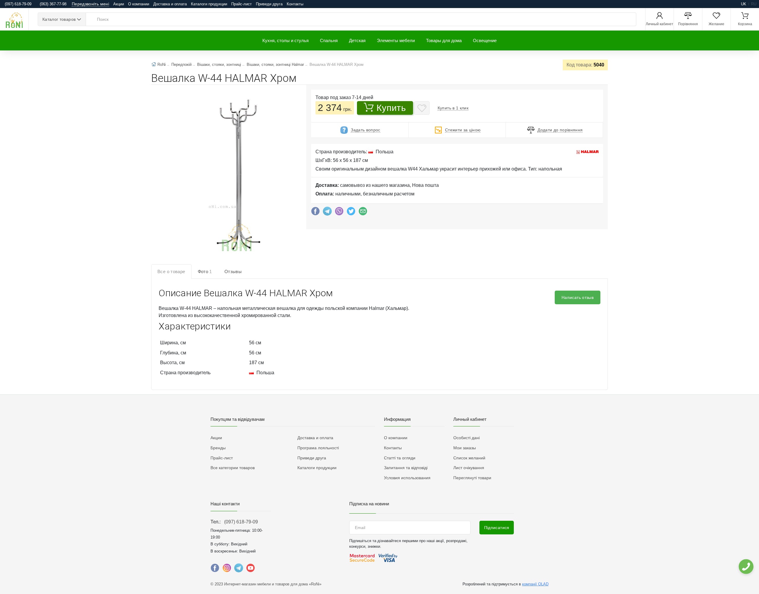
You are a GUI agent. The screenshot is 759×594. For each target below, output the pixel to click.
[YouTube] (250, 569)
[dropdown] (746, 566)
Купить (391, 108)
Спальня (329, 40)
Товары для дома (444, 40)
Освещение (485, 40)
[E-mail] (362, 213)
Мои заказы (464, 447)
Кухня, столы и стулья (285, 40)
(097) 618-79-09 (241, 521)
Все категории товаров (233, 467)
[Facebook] (315, 213)
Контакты (295, 4)
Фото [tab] (205, 271)
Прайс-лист (241, 4)
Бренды (218, 447)
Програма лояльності (318, 447)
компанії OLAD (535, 584)
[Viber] (339, 213)
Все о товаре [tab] (171, 271)
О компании (138, 4)
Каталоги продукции (209, 4)
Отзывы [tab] (233, 271)
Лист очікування (468, 467)
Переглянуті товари (472, 477)
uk (743, 4)
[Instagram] (226, 569)
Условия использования (407, 477)
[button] (236, 176)
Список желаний (469, 458)
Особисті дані (466, 437)
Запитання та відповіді (406, 467)
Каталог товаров (59, 19)
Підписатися (496, 527)
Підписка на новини (369, 503)
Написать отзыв (578, 297)
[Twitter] (351, 213)
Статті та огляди (399, 458)
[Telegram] (327, 213)
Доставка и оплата (170, 4)
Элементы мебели (396, 40)
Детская (357, 40)
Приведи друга (269, 4)
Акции (118, 4)
